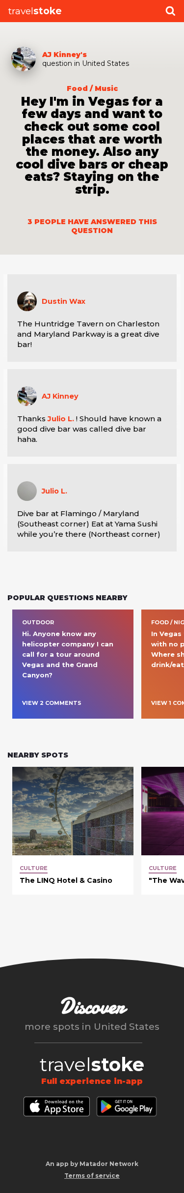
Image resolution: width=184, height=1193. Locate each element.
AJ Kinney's (64, 54)
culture (34, 868)
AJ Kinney (60, 396)
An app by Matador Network (92, 1163)
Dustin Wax (63, 301)
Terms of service (92, 1175)
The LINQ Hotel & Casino (66, 880)
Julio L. (61, 418)
